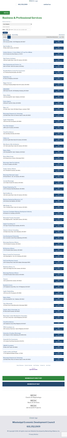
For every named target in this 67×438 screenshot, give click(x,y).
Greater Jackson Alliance (9, 168)
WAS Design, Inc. (7, 205)
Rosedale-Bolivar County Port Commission (14, 70)
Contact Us (42, 365)
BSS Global (6, 40)
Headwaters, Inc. (7, 76)
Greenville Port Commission (10, 339)
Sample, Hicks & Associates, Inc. (11, 309)
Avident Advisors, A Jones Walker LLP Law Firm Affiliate (17, 52)
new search (62, 34)
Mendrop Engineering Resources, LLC (13, 199)
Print (63, 37)
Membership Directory (33, 378)
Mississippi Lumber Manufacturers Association (15, 315)
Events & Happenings (33, 396)
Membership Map (33, 384)
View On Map (15, 34)
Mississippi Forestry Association (11, 217)
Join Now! (48, 365)
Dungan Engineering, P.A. (9, 187)
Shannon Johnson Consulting (10, 230)
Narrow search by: (6, 21)
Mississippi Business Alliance (10, 242)
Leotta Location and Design (10, 351)
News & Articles (33, 401)
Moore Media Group (8, 156)
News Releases (20, 365)
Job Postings (36, 365)
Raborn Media (6, 95)
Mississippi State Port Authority (11, 162)
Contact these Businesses (52, 37)
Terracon (5, 279)
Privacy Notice (33, 434)
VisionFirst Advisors (8, 132)
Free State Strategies (8, 125)
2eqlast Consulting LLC (9, 224)
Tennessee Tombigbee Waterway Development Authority (17, 211)
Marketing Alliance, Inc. (52, 431)
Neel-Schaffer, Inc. (7, 46)
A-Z (9, 37)
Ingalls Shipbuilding (8, 119)
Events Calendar (28, 365)
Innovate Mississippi (8, 181)
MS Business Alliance (8, 248)
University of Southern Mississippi (12, 333)
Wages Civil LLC (7, 83)
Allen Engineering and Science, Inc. (12, 64)
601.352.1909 (33, 426)
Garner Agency (7, 101)
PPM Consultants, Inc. (9, 327)
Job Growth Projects (33, 407)
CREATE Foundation (8, 345)
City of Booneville (7, 303)
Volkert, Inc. (6, 138)
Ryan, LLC (5, 107)
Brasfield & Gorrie (7, 285)
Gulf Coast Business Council (10, 260)
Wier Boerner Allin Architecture (11, 144)
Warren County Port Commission (11, 254)
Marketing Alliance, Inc (9, 266)
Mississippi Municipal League (10, 175)
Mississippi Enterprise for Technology (13, 113)
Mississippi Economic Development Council (33, 422)
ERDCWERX (6, 89)
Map (59, 41)
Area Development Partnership (11, 236)
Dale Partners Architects (9, 58)
